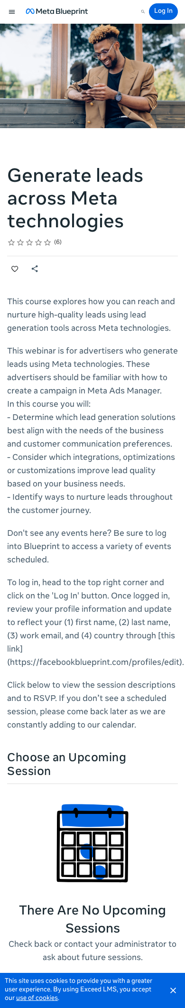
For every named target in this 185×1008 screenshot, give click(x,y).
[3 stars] (29, 242)
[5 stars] (47, 242)
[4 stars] (38, 242)
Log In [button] (163, 12)
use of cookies (37, 999)
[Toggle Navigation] (12, 11)
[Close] (173, 990)
